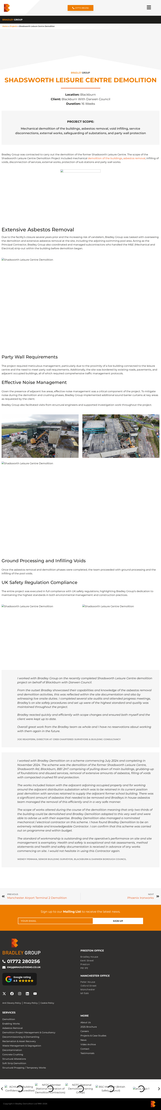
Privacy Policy (31, 1003)
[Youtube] (35, 993)
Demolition (8, 1019)
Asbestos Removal (12, 1028)
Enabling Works (11, 1023)
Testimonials (87, 1053)
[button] (19, 979)
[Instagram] (19, 993)
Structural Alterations (14, 1058)
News (83, 1040)
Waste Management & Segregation (21, 1045)
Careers (84, 1031)
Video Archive (88, 1044)
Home (5, 26)
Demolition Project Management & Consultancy (28, 1032)
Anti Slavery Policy (11, 1003)
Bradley (12, 19)
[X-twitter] (4, 993)
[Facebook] (11, 993)
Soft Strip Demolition (14, 1063)
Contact (84, 1048)
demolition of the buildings (105, 158)
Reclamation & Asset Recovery (19, 1041)
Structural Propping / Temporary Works (24, 1067)
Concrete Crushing (12, 1054)
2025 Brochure (88, 1026)
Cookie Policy (47, 1003)
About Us (85, 1022)
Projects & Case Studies (93, 1035)
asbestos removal (134, 158)
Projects (13, 26)
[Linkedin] (27, 993)
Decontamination (12, 1050)
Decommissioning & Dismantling (20, 1036)
